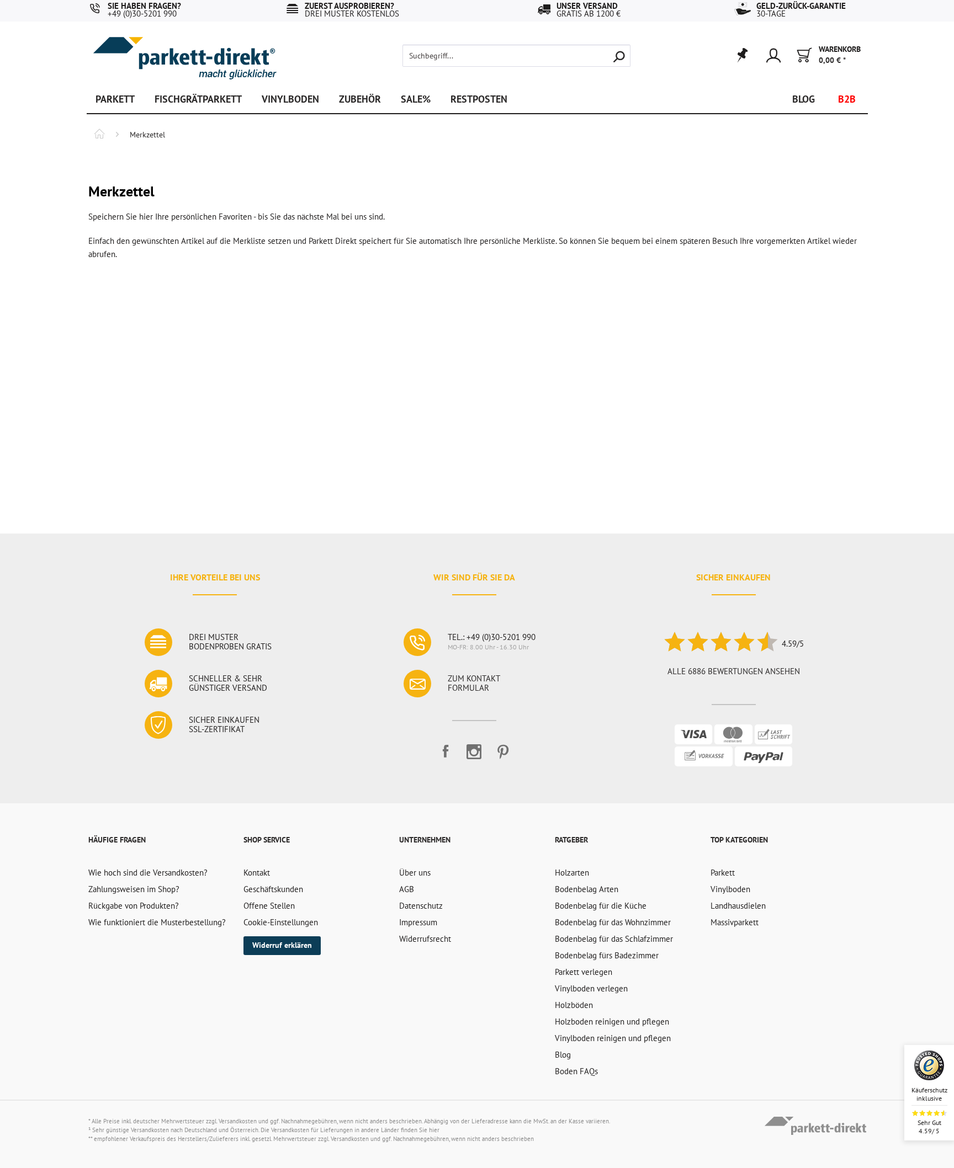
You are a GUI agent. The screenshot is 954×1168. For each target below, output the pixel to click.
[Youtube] (474, 756)
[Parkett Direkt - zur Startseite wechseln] (184, 50)
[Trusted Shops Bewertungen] (720, 643)
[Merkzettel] (742, 56)
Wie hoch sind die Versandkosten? (148, 872)
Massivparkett (735, 922)
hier (434, 1130)
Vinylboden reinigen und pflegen (613, 1038)
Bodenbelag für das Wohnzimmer (613, 922)
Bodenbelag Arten (586, 889)
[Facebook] (445, 756)
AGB (406, 889)
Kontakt (256, 872)
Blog (563, 1054)
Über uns (415, 872)
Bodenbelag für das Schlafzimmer (614, 939)
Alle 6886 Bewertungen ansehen (733, 671)
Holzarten (572, 872)
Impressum (418, 922)
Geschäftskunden (273, 889)
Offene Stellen (269, 905)
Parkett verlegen (583, 972)
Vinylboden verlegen (591, 988)
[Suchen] (618, 56)
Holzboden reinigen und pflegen (612, 1021)
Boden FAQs (576, 1071)
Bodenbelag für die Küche (600, 905)
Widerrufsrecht (425, 939)
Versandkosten (238, 1121)
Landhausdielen (738, 905)
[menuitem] (497, 56)
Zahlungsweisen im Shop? (133, 889)
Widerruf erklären (282, 945)
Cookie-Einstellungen (280, 922)
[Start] (99, 135)
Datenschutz (421, 905)
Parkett (723, 872)
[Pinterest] (503, 756)
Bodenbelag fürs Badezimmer (607, 955)
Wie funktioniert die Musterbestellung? (157, 922)
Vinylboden (730, 889)
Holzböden (574, 1005)
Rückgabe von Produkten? (133, 905)
